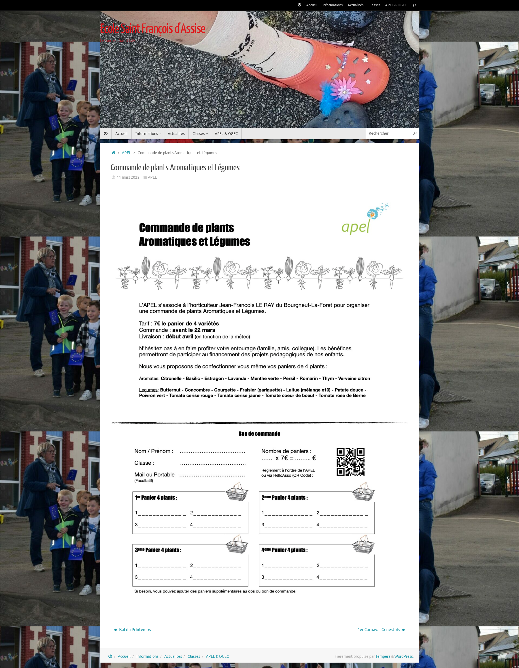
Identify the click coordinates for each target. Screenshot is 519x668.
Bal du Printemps (134, 629)
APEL (126, 153)
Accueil (312, 5)
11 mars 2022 (128, 177)
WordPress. (404, 656)
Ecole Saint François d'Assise (152, 29)
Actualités (356, 5)
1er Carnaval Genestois (379, 629)
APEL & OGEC (396, 5)
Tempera (382, 656)
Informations (332, 5)
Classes (374, 5)
